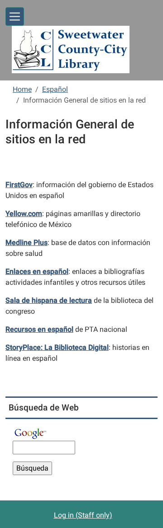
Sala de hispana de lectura (48, 300)
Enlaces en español (36, 271)
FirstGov (19, 184)
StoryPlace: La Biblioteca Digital (57, 347)
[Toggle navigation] (14, 16)
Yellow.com (23, 213)
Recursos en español (39, 329)
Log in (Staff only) (83, 515)
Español (55, 89)
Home (22, 89)
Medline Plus (26, 242)
